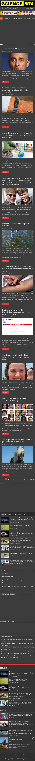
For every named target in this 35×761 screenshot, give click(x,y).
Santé (8, 51)
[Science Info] (17, 4)
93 (17, 556)
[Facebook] (16, 757)
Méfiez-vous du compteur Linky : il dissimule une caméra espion (18, 679)
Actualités (5, 51)
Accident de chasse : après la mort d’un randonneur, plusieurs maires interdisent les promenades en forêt (20, 540)
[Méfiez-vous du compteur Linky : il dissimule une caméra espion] (5, 527)
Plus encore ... (5, 81)
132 (19, 543)
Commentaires (17, 514)
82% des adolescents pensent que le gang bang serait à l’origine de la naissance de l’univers (20, 715)
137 (18, 535)
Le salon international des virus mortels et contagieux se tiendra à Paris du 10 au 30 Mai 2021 (17, 135)
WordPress (15, 755)
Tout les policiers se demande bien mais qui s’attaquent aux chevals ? (21, 738)
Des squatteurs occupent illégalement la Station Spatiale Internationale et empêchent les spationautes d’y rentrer (20, 732)
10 (18, 479)
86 (20, 565)
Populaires (3, 514)
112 (20, 550)
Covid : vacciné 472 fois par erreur (14, 49)
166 (17, 528)
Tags (24, 514)
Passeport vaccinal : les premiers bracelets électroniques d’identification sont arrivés (16, 90)
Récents (10, 514)
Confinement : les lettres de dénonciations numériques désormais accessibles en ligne (16, 312)
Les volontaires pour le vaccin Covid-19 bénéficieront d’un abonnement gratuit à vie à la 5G (17, 269)
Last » (25, 479)
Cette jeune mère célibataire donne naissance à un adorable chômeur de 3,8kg (15, 357)
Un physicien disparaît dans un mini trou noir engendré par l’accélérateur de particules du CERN (20, 687)
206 (18, 522)
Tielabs (26, 755)
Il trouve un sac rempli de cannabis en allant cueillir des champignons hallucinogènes (20, 746)
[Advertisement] (17, 31)
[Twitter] (18, 757)
